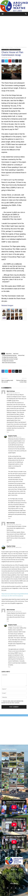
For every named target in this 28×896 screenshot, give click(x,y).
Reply (8, 432)
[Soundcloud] (15, 888)
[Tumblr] (13, 60)
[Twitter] (6, 60)
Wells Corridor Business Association (9, 362)
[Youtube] (14, 892)
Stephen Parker (12, 435)
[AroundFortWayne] (14, 6)
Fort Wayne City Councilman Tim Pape (9, 357)
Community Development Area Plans (9, 355)
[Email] (16, 60)
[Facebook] (2, 60)
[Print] (20, 60)
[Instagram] (7, 888)
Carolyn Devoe (8, 353)
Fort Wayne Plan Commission (20, 47)
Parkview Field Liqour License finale (21, 381)
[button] (2, 14)
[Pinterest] (9, 60)
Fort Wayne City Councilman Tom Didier (10, 359)
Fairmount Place (21, 355)
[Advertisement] (14, 31)
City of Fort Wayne (9, 47)
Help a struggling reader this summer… (7, 381)
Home (2, 47)
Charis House (15, 353)
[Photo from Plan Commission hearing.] (14, 72)
